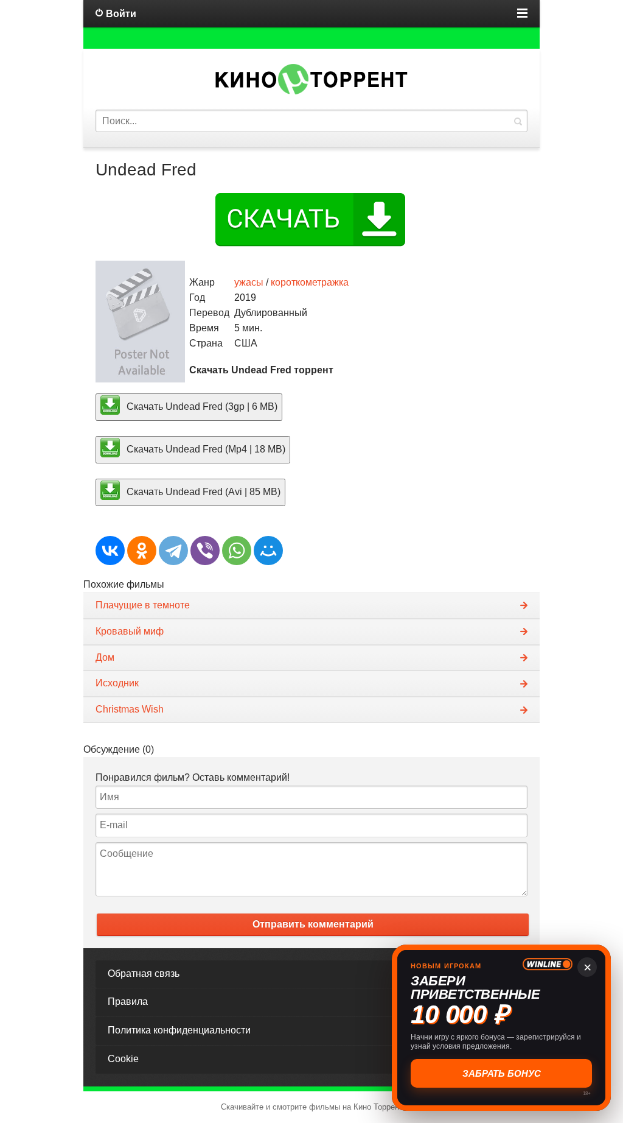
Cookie (123, 1059)
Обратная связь (143, 973)
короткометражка (310, 282)
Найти (518, 121)
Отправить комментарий (313, 924)
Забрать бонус (500, 1073)
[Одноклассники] (141, 550)
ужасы (248, 282)
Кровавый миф (130, 631)
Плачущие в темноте (143, 605)
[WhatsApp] (236, 550)
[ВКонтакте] (110, 550)
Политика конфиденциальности (179, 1030)
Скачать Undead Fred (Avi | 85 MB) (202, 491)
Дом (105, 657)
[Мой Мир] (268, 550)
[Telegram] (173, 550)
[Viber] (205, 550)
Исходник (117, 683)
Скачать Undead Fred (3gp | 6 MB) (200, 406)
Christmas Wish (130, 709)
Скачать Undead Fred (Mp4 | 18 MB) (204, 449)
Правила (128, 1001)
